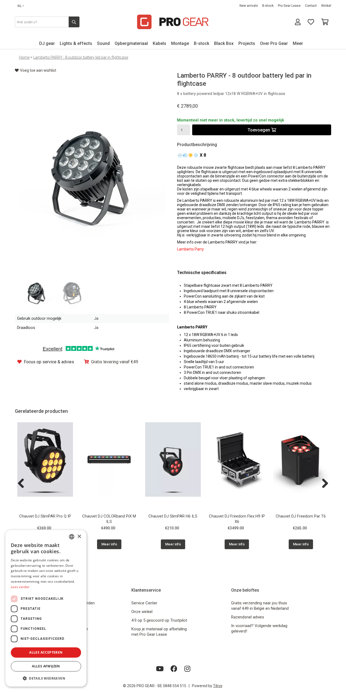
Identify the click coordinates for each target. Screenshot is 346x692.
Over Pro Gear (274, 43)
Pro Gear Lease (289, 6)
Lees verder (20, 587)
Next (323, 483)
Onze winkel (141, 611)
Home (24, 57)
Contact (311, 6)
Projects (246, 43)
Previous (23, 483)
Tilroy (217, 686)
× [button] (79, 537)
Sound (103, 43)
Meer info (109, 544)
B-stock (268, 6)
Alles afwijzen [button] (46, 666)
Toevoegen (259, 130)
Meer (298, 43)
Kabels (159, 43)
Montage (180, 43)
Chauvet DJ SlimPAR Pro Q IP (45, 516)
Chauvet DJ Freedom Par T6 (301, 516)
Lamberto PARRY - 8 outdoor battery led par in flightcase (80, 57)
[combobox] (71, 536)
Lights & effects (76, 43)
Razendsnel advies (247, 617)
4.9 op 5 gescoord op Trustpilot (159, 620)
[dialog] (45, 608)
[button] (46, 678)
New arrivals (248, 6)
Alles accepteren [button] (45, 652)
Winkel (326, 6)
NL (20, 6)
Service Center (144, 603)
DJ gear (47, 43)
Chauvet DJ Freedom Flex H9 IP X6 (237, 519)
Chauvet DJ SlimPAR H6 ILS (172, 516)
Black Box (224, 43)
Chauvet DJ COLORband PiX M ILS (109, 519)
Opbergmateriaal (131, 43)
